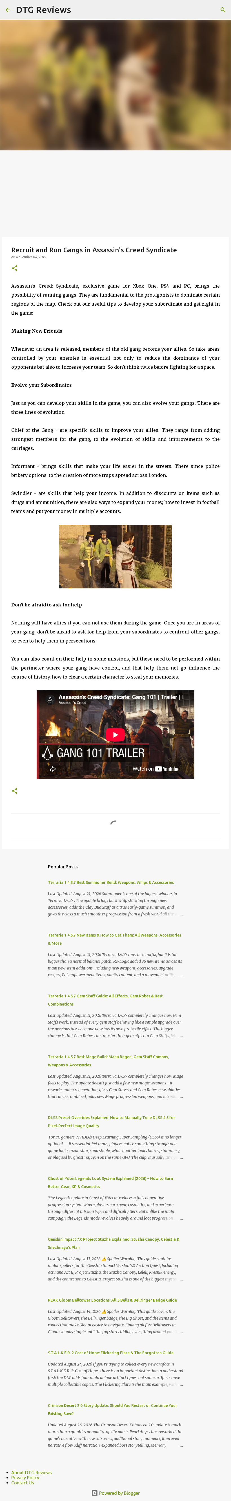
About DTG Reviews (31, 1472)
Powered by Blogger (119, 1493)
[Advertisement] (115, 192)
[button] (14, 268)
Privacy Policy (25, 1477)
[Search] (223, 10)
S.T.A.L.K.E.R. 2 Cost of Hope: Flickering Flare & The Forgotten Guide (111, 1353)
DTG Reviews (43, 10)
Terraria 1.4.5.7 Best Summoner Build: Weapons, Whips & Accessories (111, 882)
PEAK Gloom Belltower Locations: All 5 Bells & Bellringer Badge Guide (112, 1300)
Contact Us (22, 1482)
